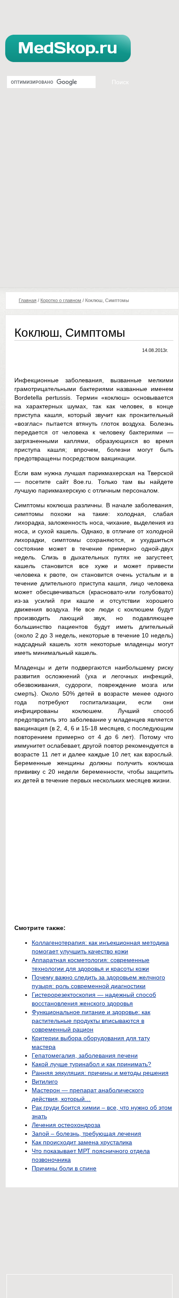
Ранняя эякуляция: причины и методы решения (100, 1072)
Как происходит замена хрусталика (82, 1142)
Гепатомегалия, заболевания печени (85, 1055)
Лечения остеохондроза (66, 1124)
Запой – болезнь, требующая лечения (86, 1133)
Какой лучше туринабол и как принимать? (91, 1064)
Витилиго (45, 1081)
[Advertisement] (89, 193)
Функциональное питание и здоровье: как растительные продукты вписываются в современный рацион (91, 1021)
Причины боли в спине (64, 1168)
